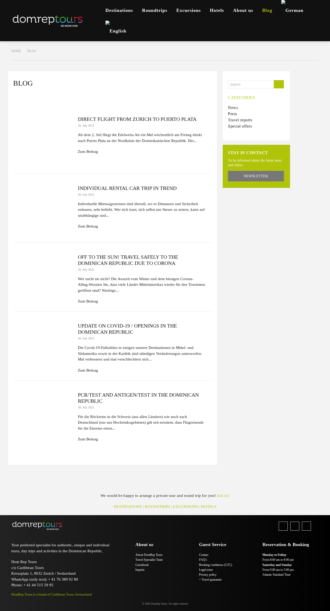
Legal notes (206, 570)
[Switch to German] (292, 10)
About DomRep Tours (149, 555)
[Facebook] (283, 526)
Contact (203, 555)
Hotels (208, 507)
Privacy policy (208, 574)
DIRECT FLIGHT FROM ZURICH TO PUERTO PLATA (137, 119)
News (23, 97)
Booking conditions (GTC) (215, 565)
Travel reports (116, 97)
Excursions (185, 507)
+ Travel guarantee (210, 579)
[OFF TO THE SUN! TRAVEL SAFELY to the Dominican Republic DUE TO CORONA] (43, 277)
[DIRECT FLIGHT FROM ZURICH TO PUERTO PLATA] (43, 139)
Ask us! (223, 495)
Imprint (139, 570)
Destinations (128, 507)
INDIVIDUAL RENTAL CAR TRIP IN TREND (127, 188)
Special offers (76, 97)
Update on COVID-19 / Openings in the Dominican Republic (127, 329)
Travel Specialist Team (149, 560)
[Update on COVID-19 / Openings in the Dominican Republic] (43, 346)
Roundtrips (157, 507)
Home (16, 51)
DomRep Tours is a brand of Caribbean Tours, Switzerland (51, 594)
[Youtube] (306, 526)
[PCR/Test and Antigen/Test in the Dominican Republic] (43, 415)
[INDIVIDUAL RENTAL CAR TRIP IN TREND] (43, 208)
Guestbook (142, 565)
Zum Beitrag (88, 151)
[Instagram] (294, 526)
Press (46, 97)
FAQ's (203, 560)
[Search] (279, 84)
